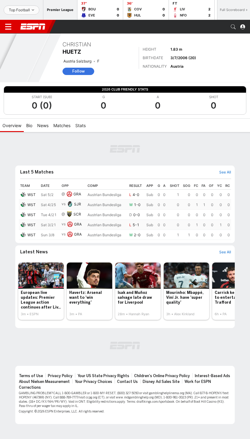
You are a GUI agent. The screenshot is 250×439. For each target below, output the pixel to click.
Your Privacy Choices (93, 382)
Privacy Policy (60, 376)
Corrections (30, 387)
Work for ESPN (197, 382)
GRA (77, 194)
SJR (77, 204)
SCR (77, 214)
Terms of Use (31, 376)
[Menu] (8, 27)
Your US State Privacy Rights (103, 376)
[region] (125, 211)
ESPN (32, 26)
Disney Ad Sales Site (161, 382)
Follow (78, 71)
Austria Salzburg (77, 61)
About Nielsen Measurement (44, 382)
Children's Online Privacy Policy (162, 376)
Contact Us (127, 382)
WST (31, 194)
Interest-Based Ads (212, 376)
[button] (233, 26)
